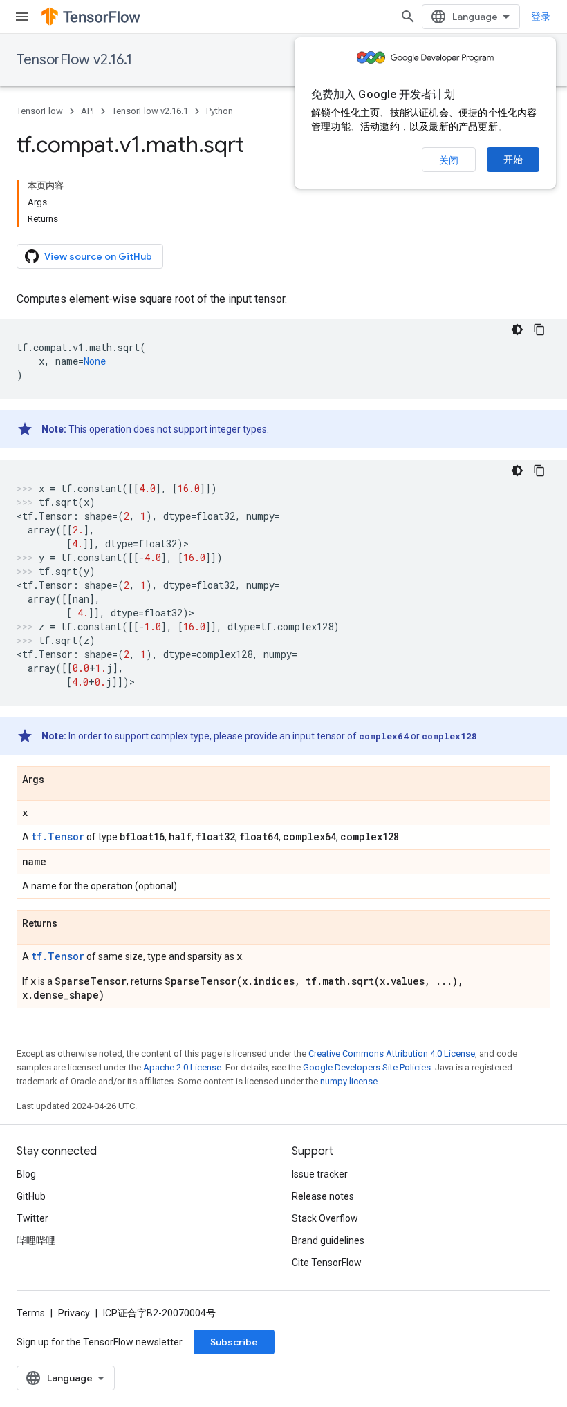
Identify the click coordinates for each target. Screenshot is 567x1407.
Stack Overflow (325, 1218)
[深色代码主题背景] (517, 330)
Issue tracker (320, 1174)
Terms (31, 1313)
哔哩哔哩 (36, 1240)
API (87, 111)
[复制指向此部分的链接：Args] (58, 780)
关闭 (448, 160)
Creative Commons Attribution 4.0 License (391, 1053)
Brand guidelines (328, 1240)
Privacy (74, 1313)
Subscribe (234, 1342)
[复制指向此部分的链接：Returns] (71, 924)
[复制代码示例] (539, 330)
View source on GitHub (98, 256)
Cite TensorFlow (327, 1262)
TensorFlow (40, 111)
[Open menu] (22, 16)
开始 (513, 159)
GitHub (31, 1196)
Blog (26, 1174)
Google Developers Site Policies (367, 1067)
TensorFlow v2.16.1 (74, 59)
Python (219, 111)
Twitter (32, 1218)
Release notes (323, 1196)
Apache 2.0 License (182, 1067)
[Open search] (408, 16)
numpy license (349, 1081)
